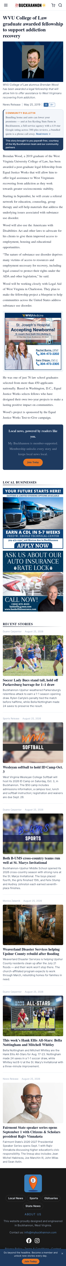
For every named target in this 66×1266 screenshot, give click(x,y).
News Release (10, 1078)
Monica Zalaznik (11, 900)
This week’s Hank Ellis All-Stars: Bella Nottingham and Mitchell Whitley (32, 1042)
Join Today (30, 1261)
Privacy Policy (13, 1248)
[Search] (60, 5)
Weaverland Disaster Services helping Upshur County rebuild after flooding (31, 951)
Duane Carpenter (12, 631)
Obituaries (51, 1198)
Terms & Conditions (36, 1248)
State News (33, 1206)
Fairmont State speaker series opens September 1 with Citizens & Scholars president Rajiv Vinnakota (31, 1132)
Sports (34, 1198)
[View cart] (53, 5)
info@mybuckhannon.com (40, 1232)
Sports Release (11, 718)
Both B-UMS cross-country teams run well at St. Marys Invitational (31, 860)
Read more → (43, 133)
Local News (15, 1198)
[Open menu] (6, 5)
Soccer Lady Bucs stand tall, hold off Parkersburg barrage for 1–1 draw (30, 682)
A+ (52, 104)
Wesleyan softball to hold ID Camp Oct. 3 (33, 769)
